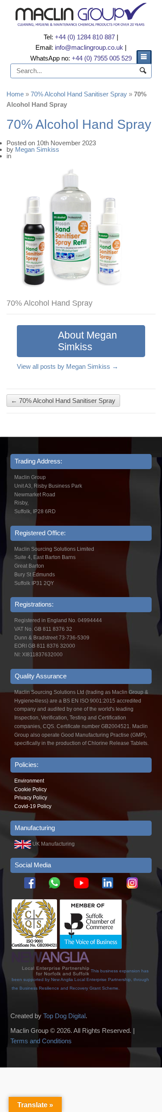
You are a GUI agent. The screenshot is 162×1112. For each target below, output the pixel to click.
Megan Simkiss (37, 149)
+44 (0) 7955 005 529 (102, 58)
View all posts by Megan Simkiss (67, 366)
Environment (29, 781)
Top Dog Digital (64, 1015)
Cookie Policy (30, 789)
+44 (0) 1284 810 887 (85, 37)
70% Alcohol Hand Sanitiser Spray (79, 94)
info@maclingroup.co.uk (89, 47)
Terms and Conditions (41, 1041)
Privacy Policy (30, 798)
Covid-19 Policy (32, 806)
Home (15, 94)
